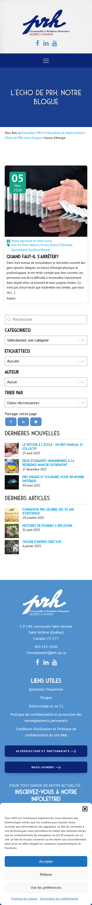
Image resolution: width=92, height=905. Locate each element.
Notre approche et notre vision (32, 241)
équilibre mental (39, 250)
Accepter (46, 861)
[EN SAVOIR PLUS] (46, 201)
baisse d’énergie (61, 245)
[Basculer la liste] (82, 402)
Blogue (46, 697)
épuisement (19, 250)
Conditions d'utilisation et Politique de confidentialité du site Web (46, 731)
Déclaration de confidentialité (59, 898)
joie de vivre (20, 245)
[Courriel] (36, 421)
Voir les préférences (46, 888)
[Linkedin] (23, 421)
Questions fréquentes (46, 689)
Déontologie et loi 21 (46, 706)
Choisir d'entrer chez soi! (41, 542)
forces (44, 245)
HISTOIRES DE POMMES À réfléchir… (48, 525)
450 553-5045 (46, 646)
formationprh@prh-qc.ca (46, 652)
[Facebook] (11, 421)
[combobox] (41, 402)
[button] (85, 808)
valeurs (34, 245)
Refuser (46, 874)
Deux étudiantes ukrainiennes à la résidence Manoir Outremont (48, 463)
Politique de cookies (24, 898)
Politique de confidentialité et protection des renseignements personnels (46, 717)
